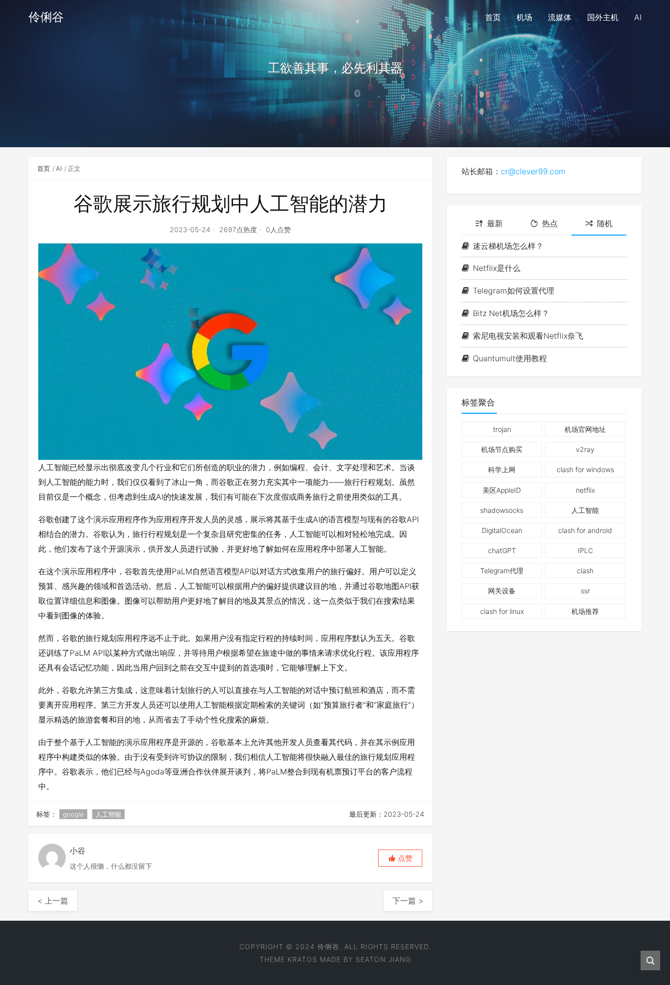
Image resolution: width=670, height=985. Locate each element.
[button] (400, 858)
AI (59, 168)
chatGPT (502, 550)
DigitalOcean (502, 530)
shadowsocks (501, 510)
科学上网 (501, 469)
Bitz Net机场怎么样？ (511, 313)
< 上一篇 (52, 900)
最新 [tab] (495, 223)
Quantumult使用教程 (510, 358)
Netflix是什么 (496, 268)
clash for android (585, 530)
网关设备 (501, 590)
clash (585, 570)
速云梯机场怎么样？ (508, 246)
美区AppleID (502, 490)
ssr (585, 590)
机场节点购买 (501, 449)
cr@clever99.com (533, 171)
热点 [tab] (550, 223)
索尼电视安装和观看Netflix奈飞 (528, 336)
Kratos (302, 959)
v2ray (585, 449)
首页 (43, 168)
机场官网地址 (585, 429)
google (73, 814)
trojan (502, 429)
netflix (585, 490)
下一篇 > (407, 900)
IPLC (585, 550)
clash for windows (585, 469)
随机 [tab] (605, 223)
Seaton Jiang (383, 959)
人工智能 (108, 814)
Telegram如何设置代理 (513, 290)
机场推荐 (585, 611)
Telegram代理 (501, 570)
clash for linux (502, 611)
